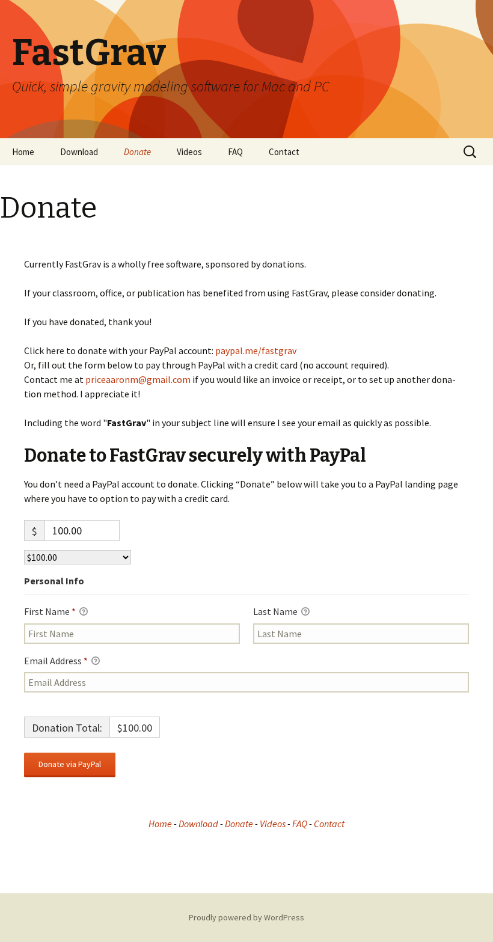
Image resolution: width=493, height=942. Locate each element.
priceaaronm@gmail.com (138, 379)
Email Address (56, 661)
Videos (189, 152)
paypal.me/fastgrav (255, 350)
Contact (284, 152)
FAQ (235, 152)
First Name (50, 611)
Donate (137, 152)
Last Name (276, 611)
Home (23, 152)
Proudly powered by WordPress (246, 917)
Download (79, 152)
